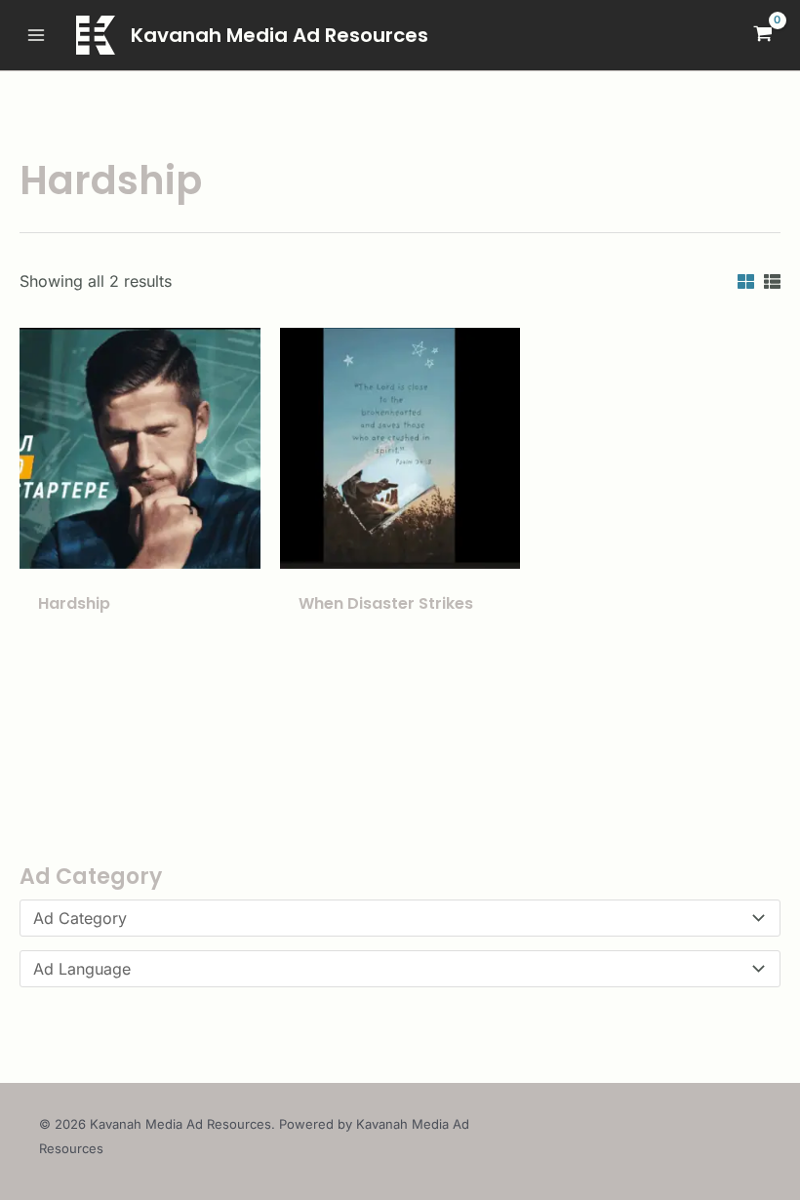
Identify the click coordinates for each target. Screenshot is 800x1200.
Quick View (140, 549)
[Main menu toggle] (36, 35)
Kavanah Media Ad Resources (279, 35)
